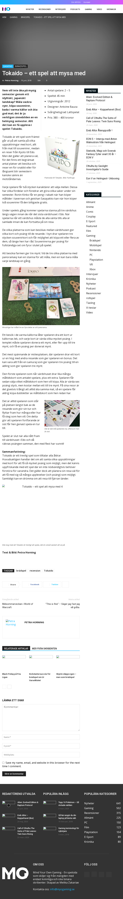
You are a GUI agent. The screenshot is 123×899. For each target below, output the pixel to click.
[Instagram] (107, 2)
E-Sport (90, 221)
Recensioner (45, 9)
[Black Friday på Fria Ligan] (14, 663)
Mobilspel (95, 245)
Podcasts (75, 9)
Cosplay (91, 216)
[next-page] (9, 687)
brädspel (21, 570)
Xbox (92, 269)
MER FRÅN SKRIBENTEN (44, 648)
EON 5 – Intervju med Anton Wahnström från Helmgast (101, 140)
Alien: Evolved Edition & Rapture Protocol (99, 99)
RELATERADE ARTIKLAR (16, 648)
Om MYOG (76, 2)
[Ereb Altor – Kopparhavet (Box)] (8, 818)
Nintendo (95, 250)
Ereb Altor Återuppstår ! (99, 130)
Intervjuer (60, 9)
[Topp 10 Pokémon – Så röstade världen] (49, 805)
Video (99, 9)
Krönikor (111, 9)
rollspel (90, 298)
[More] (65, 584)
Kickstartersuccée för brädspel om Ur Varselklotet (39, 677)
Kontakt (87, 2)
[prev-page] (4, 687)
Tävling (90, 303)
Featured (91, 226)
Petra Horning (11, 80)
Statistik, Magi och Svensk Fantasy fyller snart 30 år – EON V (101, 154)
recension (35, 570)
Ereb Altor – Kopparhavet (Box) (103, 109)
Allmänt (90, 202)
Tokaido (48, 570)
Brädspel (25, 17)
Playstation (96, 259)
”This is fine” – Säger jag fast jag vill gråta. (63, 606)
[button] (97, 2)
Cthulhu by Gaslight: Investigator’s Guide (97, 167)
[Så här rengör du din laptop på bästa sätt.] (49, 818)
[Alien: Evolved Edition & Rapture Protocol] (8, 805)
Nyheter (30, 9)
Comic (89, 211)
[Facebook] (102, 2)
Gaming (88, 9)
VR (91, 264)
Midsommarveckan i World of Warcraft (17, 606)
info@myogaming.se (62, 889)
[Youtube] (118, 2)
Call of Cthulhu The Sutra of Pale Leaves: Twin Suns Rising (103, 119)
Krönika (91, 279)
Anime (90, 207)
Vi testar (91, 307)
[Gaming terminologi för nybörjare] (49, 831)
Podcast (91, 288)
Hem (4, 17)
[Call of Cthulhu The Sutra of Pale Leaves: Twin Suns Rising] (8, 831)
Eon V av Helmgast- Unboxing (102, 178)
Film (88, 231)
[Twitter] (113, 2)
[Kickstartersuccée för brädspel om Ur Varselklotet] (41, 663)
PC (91, 255)
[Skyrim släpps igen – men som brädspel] (68, 663)
